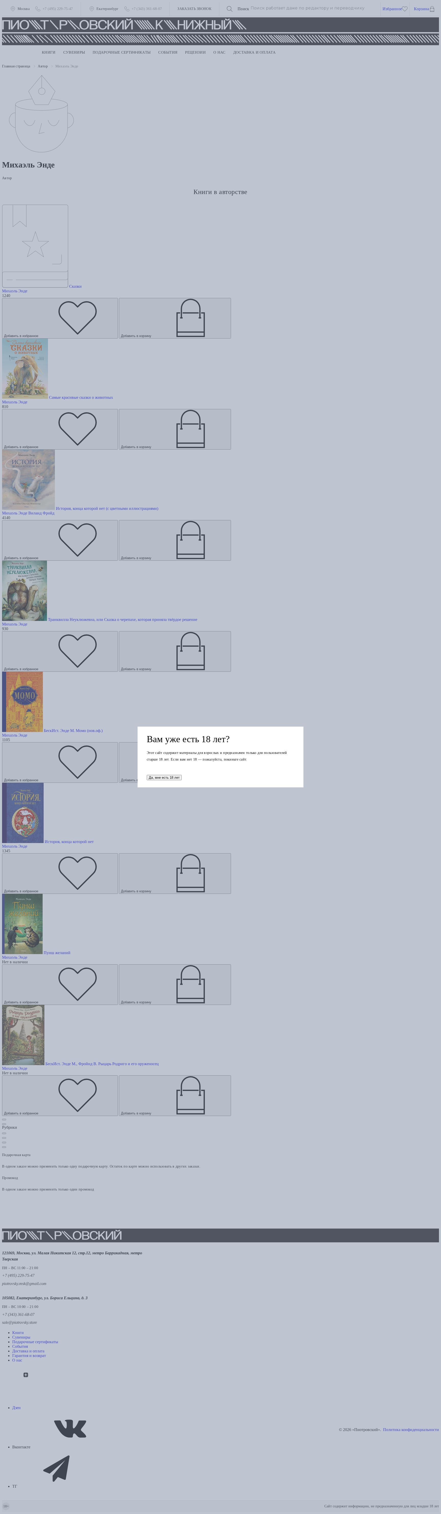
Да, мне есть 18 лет (164, 777)
